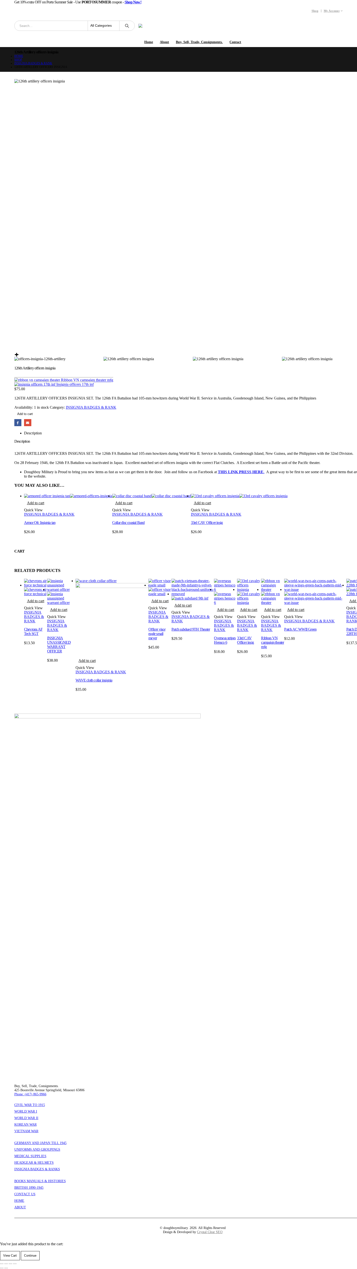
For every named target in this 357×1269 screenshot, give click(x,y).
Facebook (17, 422)
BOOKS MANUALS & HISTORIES (40, 1181)
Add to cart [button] (35, 503)
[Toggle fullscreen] (6, 1263)
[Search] (127, 26)
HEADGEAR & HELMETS (34, 1162)
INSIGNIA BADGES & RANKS (37, 1169)
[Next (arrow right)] (6, 1268)
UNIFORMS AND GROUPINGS (37, 1149)
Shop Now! (133, 2)
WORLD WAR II (26, 1118)
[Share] (10, 1263)
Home (148, 42)
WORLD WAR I (25, 1111)
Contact (235, 42)
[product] (68, 496)
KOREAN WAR (25, 1124)
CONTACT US (24, 1194)
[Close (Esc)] (15, 1263)
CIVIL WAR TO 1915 (29, 1105)
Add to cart (25, 414)
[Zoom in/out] (1, 1263)
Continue (30, 1255)
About (164, 42)
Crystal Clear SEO (209, 1232)
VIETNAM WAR (26, 1131)
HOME (19, 1201)
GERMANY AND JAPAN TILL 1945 (40, 1143)
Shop (315, 11)
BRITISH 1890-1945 (28, 1187)
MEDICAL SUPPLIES (30, 1156)
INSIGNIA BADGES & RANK (91, 407)
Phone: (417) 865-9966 (30, 1094)
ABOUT (20, 1207)
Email (27, 422)
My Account (332, 11)
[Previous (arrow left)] (1, 1268)
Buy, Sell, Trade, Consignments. (199, 42)
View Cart (10, 1255)
